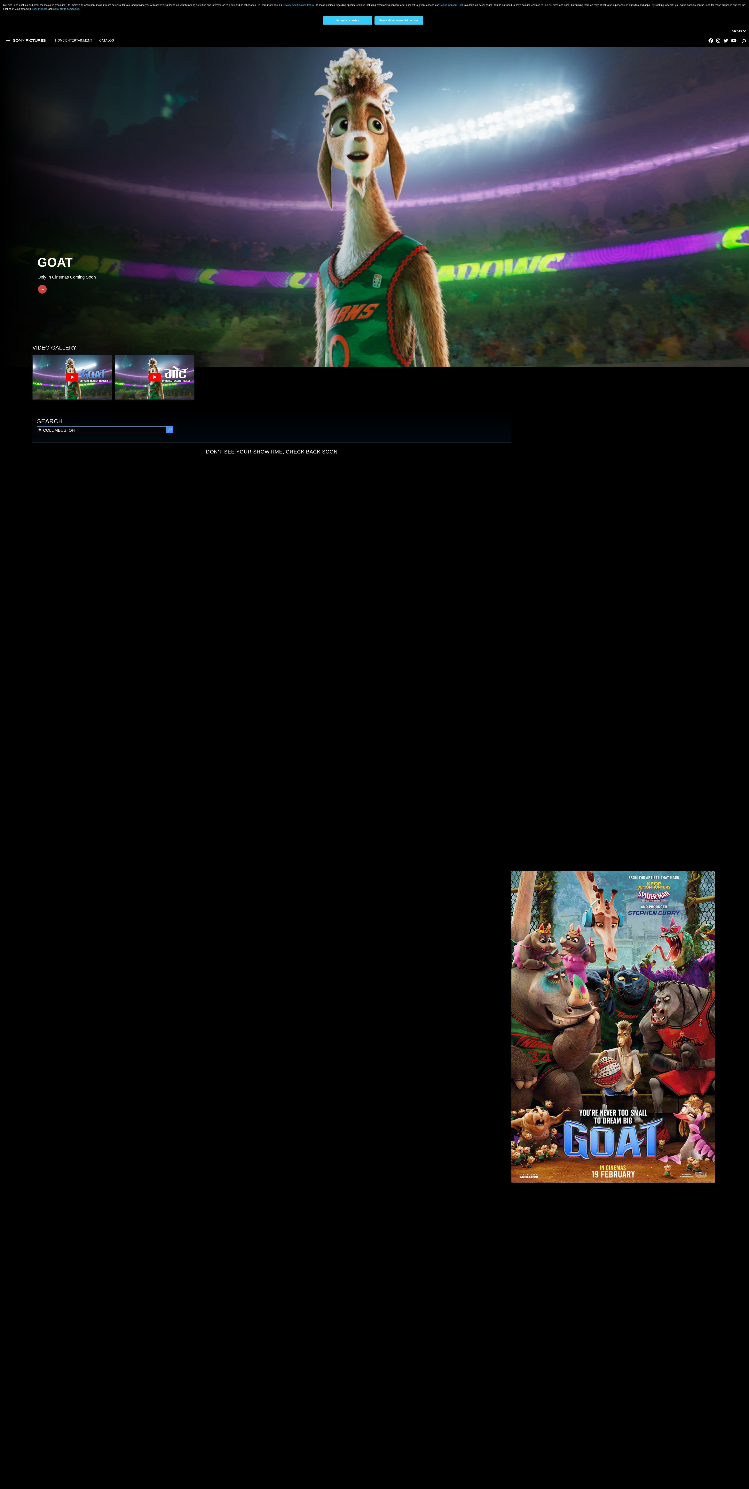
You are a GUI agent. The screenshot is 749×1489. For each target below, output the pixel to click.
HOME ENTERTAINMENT (73, 40)
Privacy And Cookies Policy (298, 5)
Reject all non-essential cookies (398, 20)
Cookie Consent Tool (451, 5)
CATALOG (106, 40)
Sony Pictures (40, 8)
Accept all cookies (347, 20)
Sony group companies (66, 8)
